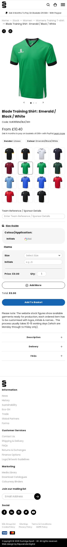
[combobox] (43, 255)
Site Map (23, 524)
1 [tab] (31, 103)
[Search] (48, 4)
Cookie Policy (8, 527)
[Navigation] (63, 4)
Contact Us (8, 436)
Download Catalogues (14, 477)
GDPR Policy (41, 527)
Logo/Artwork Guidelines (15, 459)
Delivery (33, 346)
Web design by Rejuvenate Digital (18, 544)
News (5, 395)
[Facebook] (4, 512)
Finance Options (11, 454)
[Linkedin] (11, 512)
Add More (35, 285)
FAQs (34, 355)
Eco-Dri (6, 409)
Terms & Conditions (41, 524)
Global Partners (10, 418)
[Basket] (55, 4)
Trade (5, 414)
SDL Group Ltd (8, 524)
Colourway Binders (12, 481)
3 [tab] (36, 103)
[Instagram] (18, 512)
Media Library (9, 472)
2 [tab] (33, 103)
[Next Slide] (43, 102)
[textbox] (43, 255)
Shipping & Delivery (13, 441)
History (6, 400)
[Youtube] (33, 512)
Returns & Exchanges (14, 450)
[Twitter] (26, 512)
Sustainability (9, 405)
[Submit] (37, 496)
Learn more (59, 133)
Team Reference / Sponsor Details (21, 210)
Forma (5, 423)
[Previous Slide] (24, 102)
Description (33, 337)
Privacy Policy (25, 527)
